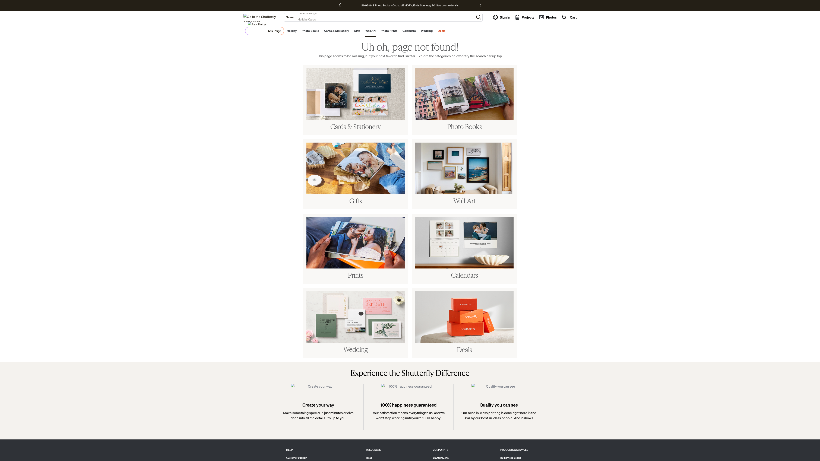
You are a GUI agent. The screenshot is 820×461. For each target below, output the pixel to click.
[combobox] (379, 17)
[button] (478, 17)
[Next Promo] (480, 5)
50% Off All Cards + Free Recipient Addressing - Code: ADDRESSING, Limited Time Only (398, 5)
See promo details (465, 5)
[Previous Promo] (341, 5)
